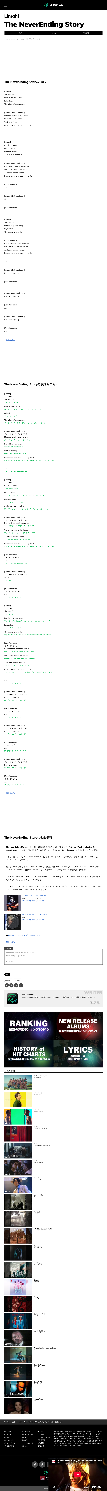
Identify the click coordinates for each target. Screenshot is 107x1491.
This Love (37, 1297)
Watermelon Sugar (40, 1076)
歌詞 (20, 33)
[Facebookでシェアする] (11, 985)
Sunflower (37, 1246)
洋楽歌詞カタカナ (27, 1434)
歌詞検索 (24, 1440)
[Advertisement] (53, 59)
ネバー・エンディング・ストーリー (34, 895)
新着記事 (8, 1431)
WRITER (41, 1443)
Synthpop (17, 980)
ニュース (8, 1434)
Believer (36, 1110)
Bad (35, 1161)
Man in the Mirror (39, 1331)
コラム (7, 1437)
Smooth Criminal (39, 1178)
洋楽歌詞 (24, 1437)
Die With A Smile (39, 1314)
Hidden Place (38, 1399)
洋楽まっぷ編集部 (28, 994)
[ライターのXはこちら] (91, 1002)
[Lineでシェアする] (16, 985)
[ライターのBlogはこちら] (98, 1002)
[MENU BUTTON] (5, 5)
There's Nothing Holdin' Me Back (45, 1348)
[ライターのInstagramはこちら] (94, 1002)
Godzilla (36, 1127)
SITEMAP (41, 1446)
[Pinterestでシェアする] (21, 985)
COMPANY (41, 1434)
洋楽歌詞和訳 (26, 1431)
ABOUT (40, 1431)
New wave (8, 980)
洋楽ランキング (10, 1443)
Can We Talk (38, 1382)
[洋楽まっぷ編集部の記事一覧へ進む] (12, 998)
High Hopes (38, 1263)
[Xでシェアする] (7, 985)
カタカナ (53, 33)
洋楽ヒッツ (25, 1446)
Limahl (7, 974)
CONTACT (41, 1440)
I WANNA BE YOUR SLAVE (43, 1229)
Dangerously (38, 1093)
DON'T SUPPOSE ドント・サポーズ (34, 914)
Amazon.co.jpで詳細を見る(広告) (33, 901)
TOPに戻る (10, 340)
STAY (35, 1144)
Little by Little (38, 1195)
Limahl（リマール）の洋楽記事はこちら (24, 935)
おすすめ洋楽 (9, 1440)
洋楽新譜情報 (9, 1446)
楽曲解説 (86, 33)
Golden (36, 1280)
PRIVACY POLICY (44, 1437)
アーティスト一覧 (27, 1443)
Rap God (37, 1212)
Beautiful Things (39, 1365)
